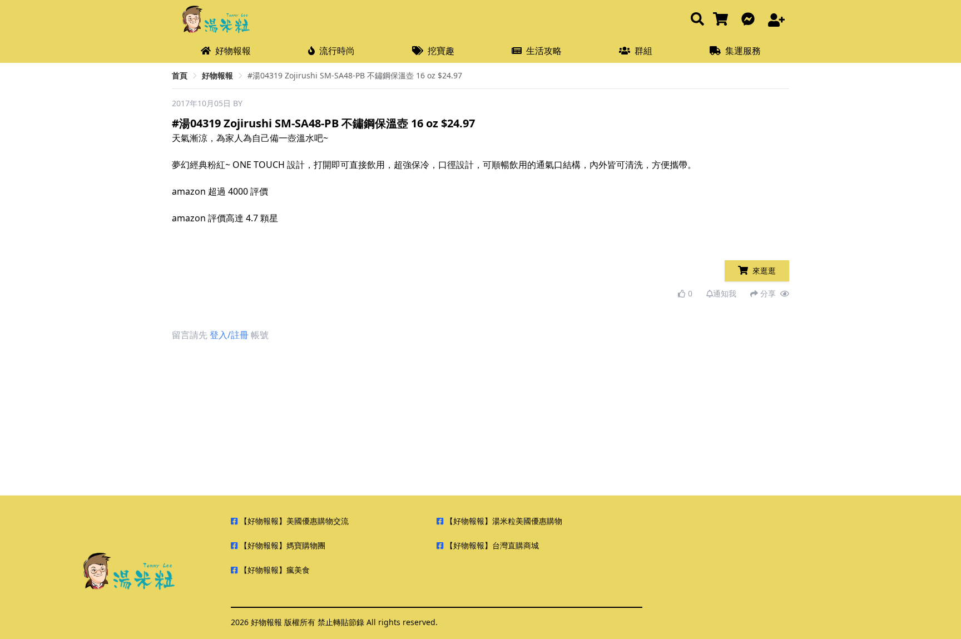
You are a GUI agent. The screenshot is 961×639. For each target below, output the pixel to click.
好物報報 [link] (217, 75)
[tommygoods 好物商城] (722, 19)
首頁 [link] (179, 75)
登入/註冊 (229, 335)
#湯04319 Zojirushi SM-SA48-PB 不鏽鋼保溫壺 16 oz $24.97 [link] (354, 75)
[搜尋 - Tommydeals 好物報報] (697, 19)
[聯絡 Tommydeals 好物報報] (750, 19)
